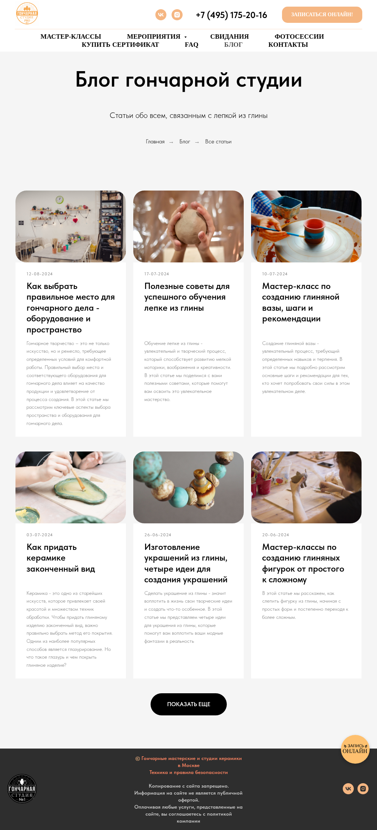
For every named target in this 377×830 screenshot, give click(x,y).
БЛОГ (233, 44)
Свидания (229, 36)
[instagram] (177, 14)
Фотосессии (299, 36)
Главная (155, 141)
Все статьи (218, 141)
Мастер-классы (70, 36)
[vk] (160, 14)
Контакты (288, 44)
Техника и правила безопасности (188, 772)
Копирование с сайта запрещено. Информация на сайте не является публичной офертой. (188, 793)
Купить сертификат (120, 44)
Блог (184, 141)
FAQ (191, 44)
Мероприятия (154, 36)
